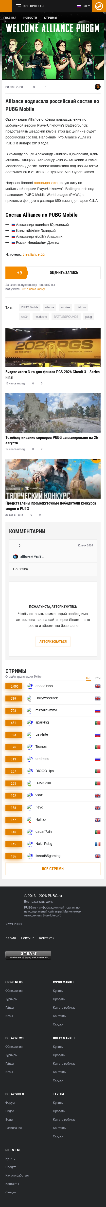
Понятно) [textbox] (20, 569)
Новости (30, 18)
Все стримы (53, 868)
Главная (10, 18)
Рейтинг (27, 938)
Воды (9, 1119)
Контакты (46, 938)
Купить (58, 991)
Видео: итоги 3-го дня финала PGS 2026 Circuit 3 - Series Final (52, 375)
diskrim (81, 307)
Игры (9, 1016)
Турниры (11, 999)
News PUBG (13, 924)
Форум (10, 1102)
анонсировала (46, 183)
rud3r (24, 317)
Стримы (50, 18)
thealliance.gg (34, 254)
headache (41, 317)
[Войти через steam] (99, 6)
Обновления (13, 991)
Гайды (9, 1007)
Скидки (58, 1024)
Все (88, 678)
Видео (9, 1111)
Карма (10, 938)
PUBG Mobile (29, 307)
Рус (98, 678)
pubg (88, 317)
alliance (49, 307)
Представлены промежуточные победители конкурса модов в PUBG (50, 506)
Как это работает (65, 1007)
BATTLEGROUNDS (66, 317)
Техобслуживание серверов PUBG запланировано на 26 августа (51, 440)
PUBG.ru (30, 907)
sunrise (65, 307)
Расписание (13, 1128)
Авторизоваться (53, 642)
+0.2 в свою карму (32, 289)
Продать (59, 999)
